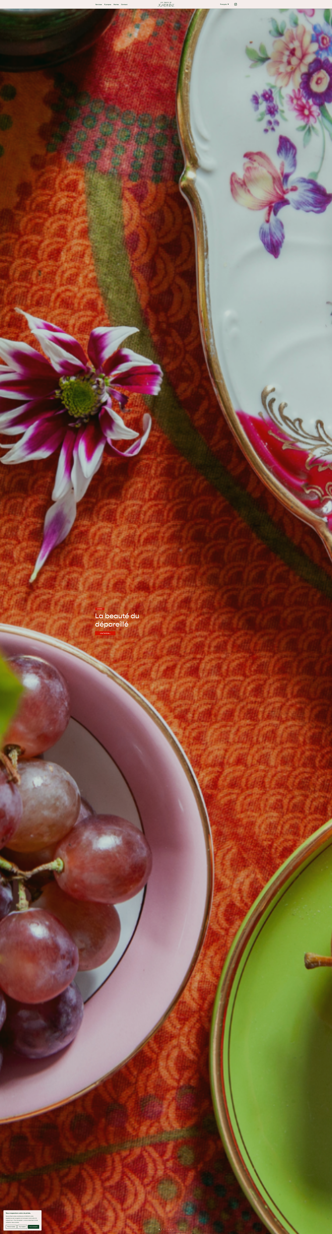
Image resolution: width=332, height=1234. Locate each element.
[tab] (159, 1229)
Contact (124, 4)
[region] (22, 1220)
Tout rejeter (22, 1227)
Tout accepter (33, 1227)
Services (98, 4)
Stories (116, 4)
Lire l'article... (105, 633)
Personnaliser (11, 1227)
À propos (107, 4)
